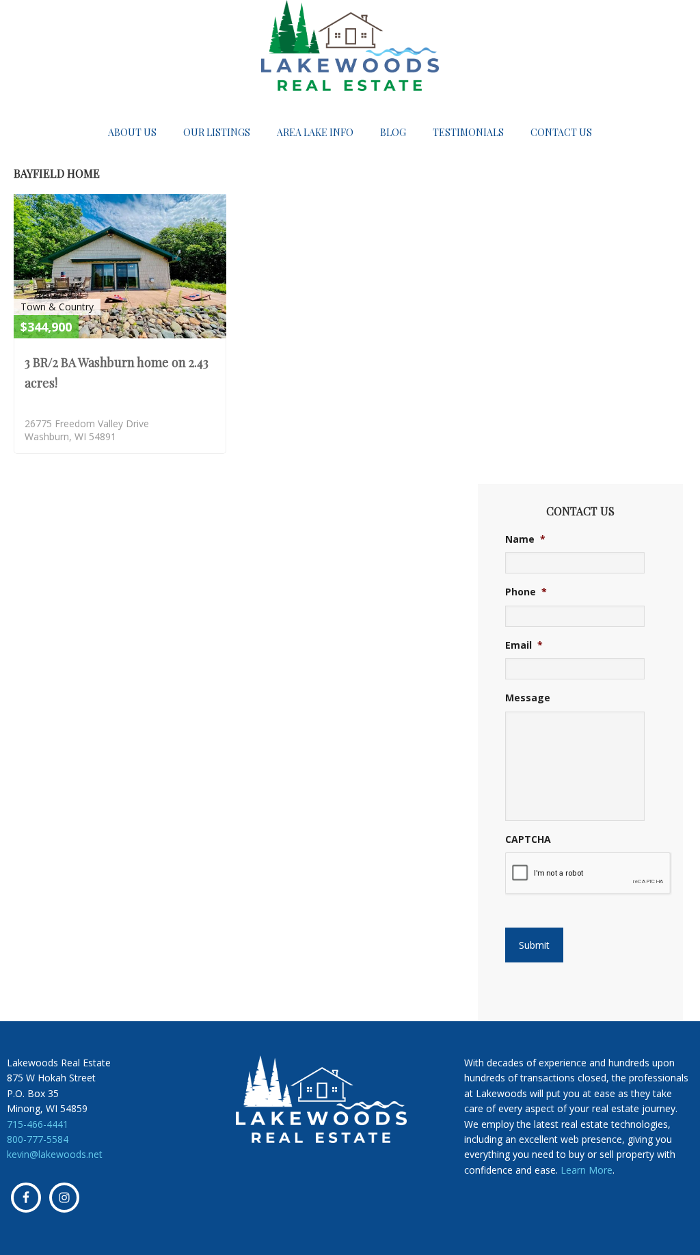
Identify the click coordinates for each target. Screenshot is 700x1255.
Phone (526, 592)
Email (524, 645)
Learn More (586, 1169)
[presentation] (588, 873)
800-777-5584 (37, 1139)
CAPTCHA (528, 839)
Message (527, 698)
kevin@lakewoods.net (55, 1154)
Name (525, 539)
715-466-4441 (37, 1124)
